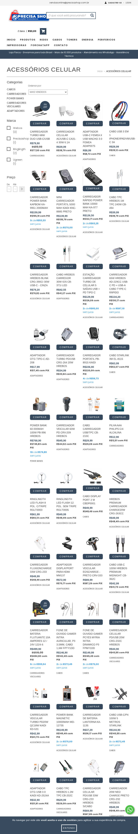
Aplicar (22, 189)
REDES (44, 39)
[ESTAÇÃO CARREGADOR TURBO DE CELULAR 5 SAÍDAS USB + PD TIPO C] (93, 254)
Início (100, 71)
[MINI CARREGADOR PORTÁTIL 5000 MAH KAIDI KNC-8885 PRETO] (66, 176)
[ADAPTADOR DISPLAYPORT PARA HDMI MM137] (66, 544)
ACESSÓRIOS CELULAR (66, 155)
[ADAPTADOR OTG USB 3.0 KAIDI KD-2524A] (40, 768)
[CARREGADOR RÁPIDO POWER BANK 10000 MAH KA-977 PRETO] (93, 176)
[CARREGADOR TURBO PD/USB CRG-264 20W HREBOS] (66, 335)
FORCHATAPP (40, 45)
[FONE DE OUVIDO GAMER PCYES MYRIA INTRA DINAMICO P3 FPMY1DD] (93, 609)
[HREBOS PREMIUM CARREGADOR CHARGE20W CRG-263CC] (119, 478)
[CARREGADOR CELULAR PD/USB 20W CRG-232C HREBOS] (119, 609)
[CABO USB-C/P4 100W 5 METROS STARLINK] (119, 694)
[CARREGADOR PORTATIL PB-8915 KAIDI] (93, 335)
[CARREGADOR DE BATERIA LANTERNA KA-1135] (93, 694)
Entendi (69, 828)
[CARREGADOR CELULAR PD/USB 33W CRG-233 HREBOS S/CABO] (93, 768)
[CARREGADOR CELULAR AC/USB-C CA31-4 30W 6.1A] (66, 111)
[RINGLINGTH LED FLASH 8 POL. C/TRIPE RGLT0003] (40, 478)
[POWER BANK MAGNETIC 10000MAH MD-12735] (66, 694)
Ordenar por (34, 85)
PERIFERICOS (106, 39)
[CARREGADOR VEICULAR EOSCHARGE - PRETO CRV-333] (93, 544)
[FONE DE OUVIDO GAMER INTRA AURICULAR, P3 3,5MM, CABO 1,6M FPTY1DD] (66, 609)
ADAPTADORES (16, 111)
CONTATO (61, 45)
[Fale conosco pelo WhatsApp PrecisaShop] (129, 809)
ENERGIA (87, 39)
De (8, 184)
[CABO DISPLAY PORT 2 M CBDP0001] (93, 476)
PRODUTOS (27, 39)
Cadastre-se (115, 2)
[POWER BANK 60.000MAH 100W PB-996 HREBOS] (40, 405)
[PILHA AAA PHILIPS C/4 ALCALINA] (119, 405)
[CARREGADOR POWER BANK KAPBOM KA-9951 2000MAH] (40, 176)
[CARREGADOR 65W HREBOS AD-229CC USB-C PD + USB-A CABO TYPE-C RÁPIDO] (119, 254)
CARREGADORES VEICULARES (16, 104)
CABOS (57, 39)
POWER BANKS (15, 98)
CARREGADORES (16, 94)
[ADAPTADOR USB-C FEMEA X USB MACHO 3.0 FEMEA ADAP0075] (93, 111)
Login (128, 2)
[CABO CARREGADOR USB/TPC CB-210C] (93, 405)
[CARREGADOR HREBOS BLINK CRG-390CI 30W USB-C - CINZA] (40, 254)
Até (14, 184)
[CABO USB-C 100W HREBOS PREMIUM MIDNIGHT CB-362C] (119, 544)
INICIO (11, 39)
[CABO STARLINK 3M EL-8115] (119, 335)
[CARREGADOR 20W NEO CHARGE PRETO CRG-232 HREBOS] (119, 768)
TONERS (71, 39)
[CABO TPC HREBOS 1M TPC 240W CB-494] (119, 176)
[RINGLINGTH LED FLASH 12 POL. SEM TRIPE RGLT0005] (66, 478)
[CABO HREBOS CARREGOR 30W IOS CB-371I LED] (66, 254)
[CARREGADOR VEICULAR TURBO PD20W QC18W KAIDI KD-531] (40, 694)
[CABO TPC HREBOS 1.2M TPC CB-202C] (66, 768)
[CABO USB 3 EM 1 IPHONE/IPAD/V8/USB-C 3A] (119, 111)
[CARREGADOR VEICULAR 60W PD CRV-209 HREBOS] (66, 405)
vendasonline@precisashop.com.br (69, 2)
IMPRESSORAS (16, 45)
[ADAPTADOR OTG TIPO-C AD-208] (40, 335)
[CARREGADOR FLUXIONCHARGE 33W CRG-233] (40, 544)
